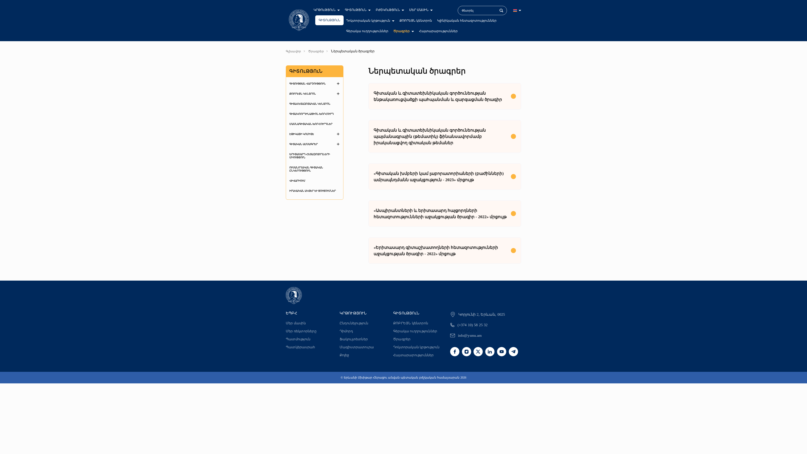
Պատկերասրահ (300, 347)
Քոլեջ (344, 355)
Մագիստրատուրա (357, 347)
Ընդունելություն (354, 323)
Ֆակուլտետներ (354, 339)
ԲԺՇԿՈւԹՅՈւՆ (388, 10)
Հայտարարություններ (438, 31)
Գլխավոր (293, 51)
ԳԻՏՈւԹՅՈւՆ (356, 10)
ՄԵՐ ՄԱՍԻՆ (419, 10)
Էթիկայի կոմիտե (301, 134)
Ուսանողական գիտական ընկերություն (306, 169)
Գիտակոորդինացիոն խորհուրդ (311, 113)
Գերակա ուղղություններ (367, 31)
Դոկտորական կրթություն (368, 20)
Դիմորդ (346, 331)
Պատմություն (298, 339)
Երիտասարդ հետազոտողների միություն (309, 156)
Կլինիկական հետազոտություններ (467, 20)
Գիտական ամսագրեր (303, 144)
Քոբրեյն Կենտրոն (302, 93)
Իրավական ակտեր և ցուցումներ (312, 190)
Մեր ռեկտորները (301, 331)
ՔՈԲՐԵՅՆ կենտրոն (416, 20)
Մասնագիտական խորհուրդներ (310, 124)
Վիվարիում (297, 180)
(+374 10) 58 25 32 (473, 325)
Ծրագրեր (401, 31)
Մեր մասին (296, 323)
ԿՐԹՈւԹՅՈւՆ (325, 10)
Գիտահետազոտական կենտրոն (309, 103)
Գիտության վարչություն (307, 83)
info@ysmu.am (470, 335)
